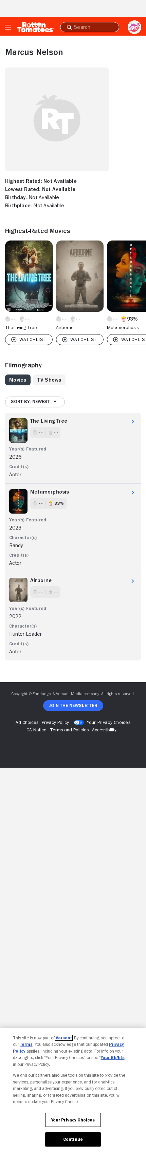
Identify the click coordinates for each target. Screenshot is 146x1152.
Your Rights (113, 1057)
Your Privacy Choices (108, 722)
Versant (64, 1038)
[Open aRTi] (134, 27)
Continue (73, 1139)
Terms (26, 1044)
